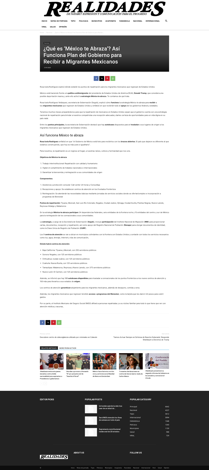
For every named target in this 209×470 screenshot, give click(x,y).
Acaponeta (110, 21)
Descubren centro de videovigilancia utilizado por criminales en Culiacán (68, 337)
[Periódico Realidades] (104, 9)
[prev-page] (41, 383)
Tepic (73, 21)
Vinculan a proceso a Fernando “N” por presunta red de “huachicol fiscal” (77, 374)
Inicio (44, 21)
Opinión (63, 27)
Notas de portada (59, 21)
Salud (53, 27)
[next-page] (45, 383)
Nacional (137, 21)
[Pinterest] (107, 78)
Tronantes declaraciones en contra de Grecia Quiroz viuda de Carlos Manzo (131, 374)
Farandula (124, 21)
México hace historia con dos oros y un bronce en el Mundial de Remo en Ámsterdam (103, 374)
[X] (101, 78)
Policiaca (83, 21)
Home (42, 33)
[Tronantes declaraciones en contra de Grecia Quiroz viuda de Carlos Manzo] (131, 361)
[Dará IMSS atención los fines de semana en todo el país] (91, 420)
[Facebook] (96, 78)
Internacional (153, 21)
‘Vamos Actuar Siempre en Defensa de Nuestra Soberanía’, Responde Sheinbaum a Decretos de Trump (141, 338)
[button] (166, 21)
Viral (44, 27)
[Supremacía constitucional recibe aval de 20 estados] (91, 432)
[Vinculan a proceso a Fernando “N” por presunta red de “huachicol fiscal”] (78, 361)
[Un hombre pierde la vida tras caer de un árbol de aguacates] (91, 409)
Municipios (97, 21)
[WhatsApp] (112, 78)
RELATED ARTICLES (48, 348)
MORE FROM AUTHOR (67, 348)
